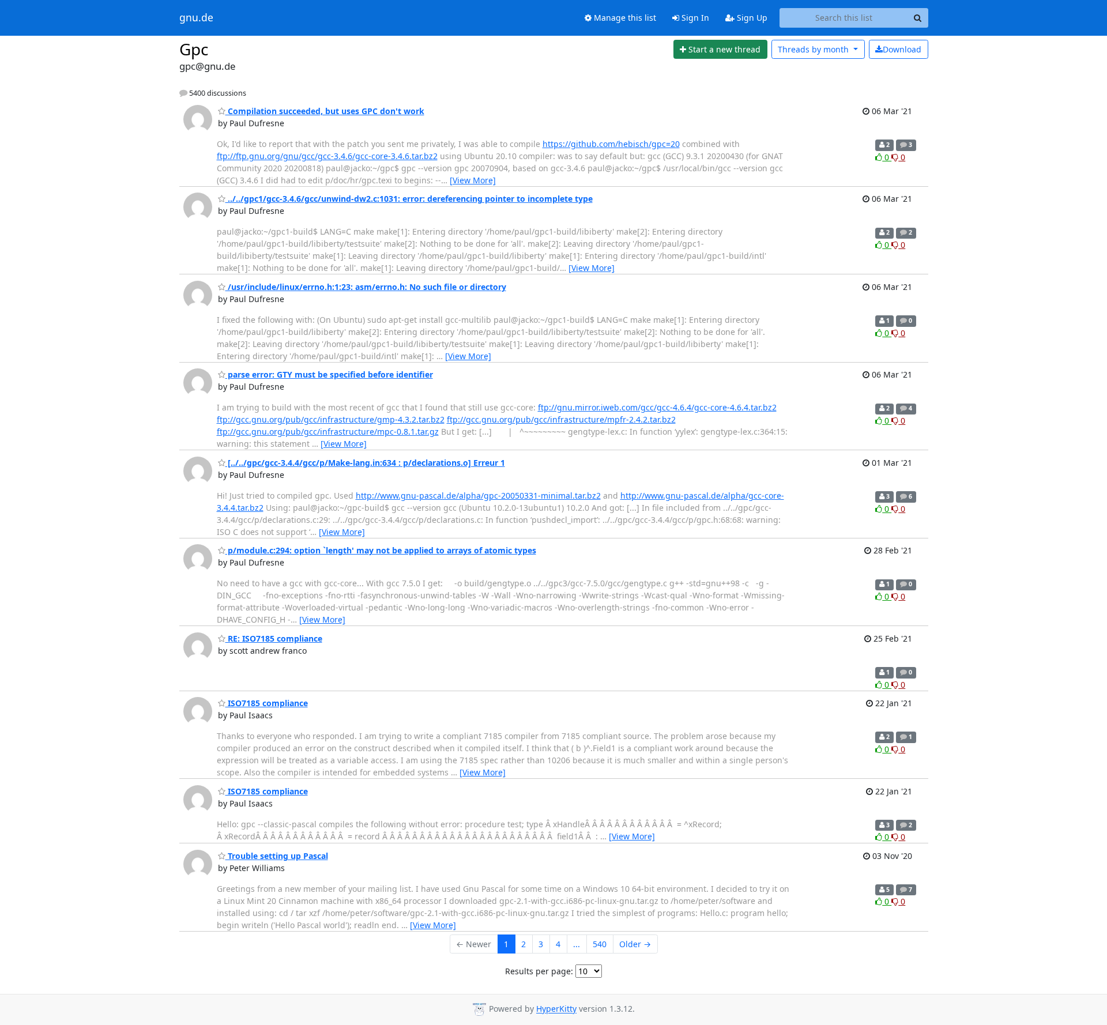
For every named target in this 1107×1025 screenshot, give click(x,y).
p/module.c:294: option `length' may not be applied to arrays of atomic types (380, 550)
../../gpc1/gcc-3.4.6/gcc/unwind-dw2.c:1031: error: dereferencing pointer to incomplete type (409, 198)
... (576, 944)
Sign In (694, 17)
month (814, 49)
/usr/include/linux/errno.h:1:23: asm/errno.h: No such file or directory (365, 286)
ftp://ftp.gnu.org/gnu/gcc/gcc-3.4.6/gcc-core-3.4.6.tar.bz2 (327, 155)
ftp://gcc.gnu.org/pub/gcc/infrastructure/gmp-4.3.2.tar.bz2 (331, 419)
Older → (635, 944)
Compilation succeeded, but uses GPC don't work (324, 110)
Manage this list (624, 17)
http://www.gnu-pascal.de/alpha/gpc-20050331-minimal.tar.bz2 (478, 495)
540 (600, 944)
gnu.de (196, 18)
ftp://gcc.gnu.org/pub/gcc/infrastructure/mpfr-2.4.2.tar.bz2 (561, 419)
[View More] (473, 180)
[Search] (918, 18)
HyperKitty (556, 1009)
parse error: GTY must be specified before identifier (329, 374)
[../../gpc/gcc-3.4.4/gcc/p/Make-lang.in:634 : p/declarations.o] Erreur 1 (365, 462)
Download (902, 49)
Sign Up (751, 17)
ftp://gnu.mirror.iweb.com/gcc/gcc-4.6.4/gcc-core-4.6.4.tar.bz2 (657, 407)
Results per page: (539, 971)
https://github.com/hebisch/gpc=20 (611, 143)
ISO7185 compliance (266, 703)
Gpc (193, 49)
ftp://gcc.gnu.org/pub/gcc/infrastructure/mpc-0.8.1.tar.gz (328, 431)
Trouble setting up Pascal (276, 855)
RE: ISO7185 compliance (273, 638)
